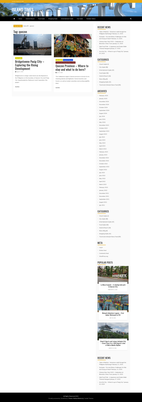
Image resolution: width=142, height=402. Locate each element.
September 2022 (104, 166)
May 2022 (102, 178)
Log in (101, 247)
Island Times (23, 9)
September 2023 (104, 131)
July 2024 (102, 116)
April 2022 (102, 181)
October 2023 (103, 128)
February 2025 (103, 95)
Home (20, 18)
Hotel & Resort (30, 18)
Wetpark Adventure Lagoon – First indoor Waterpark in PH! (113, 314)
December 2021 (104, 193)
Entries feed (102, 250)
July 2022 (102, 172)
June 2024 (102, 119)
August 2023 (103, 134)
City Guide (80, 18)
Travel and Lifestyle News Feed (65, 62)
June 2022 (102, 175)
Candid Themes (88, 398)
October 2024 (103, 107)
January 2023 (103, 155)
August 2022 (103, 169)
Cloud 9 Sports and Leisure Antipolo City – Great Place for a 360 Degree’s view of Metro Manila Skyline (113, 343)
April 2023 (102, 146)
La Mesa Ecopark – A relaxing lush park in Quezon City (113, 286)
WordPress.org (103, 256)
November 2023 (104, 125)
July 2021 (102, 205)
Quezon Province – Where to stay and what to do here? (72, 67)
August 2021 (103, 202)
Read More (17, 86)
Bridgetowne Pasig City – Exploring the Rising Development (29, 65)
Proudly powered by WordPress (58, 398)
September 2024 (104, 110)
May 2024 (102, 122)
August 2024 (103, 113)
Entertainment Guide (67, 18)
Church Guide (103, 64)
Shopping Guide (52, 18)
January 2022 (103, 190)
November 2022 (104, 161)
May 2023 (102, 143)
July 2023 (102, 137)
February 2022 (103, 187)
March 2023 (102, 149)
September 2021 (104, 199)
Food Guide (41, 18)
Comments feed (104, 253)
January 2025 (103, 98)
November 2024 (104, 104)
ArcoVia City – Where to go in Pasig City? (111, 51)
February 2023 (103, 152)
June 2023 (102, 140)
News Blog (102, 79)
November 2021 (104, 196)
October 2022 (103, 163)
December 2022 (104, 158)
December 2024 (104, 101)
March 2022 (102, 184)
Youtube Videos (90, 18)
